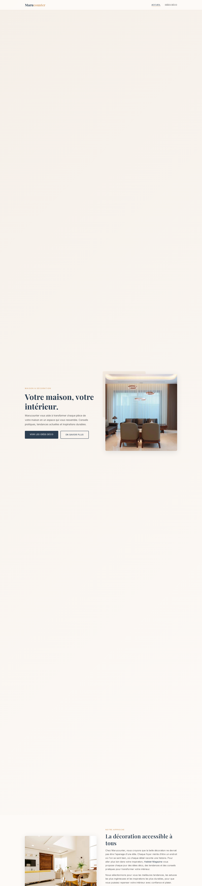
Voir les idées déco (41, 434)
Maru (35, 5)
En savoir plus (75, 434)
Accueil (156, 5)
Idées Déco (171, 5)
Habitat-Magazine (153, 861)
